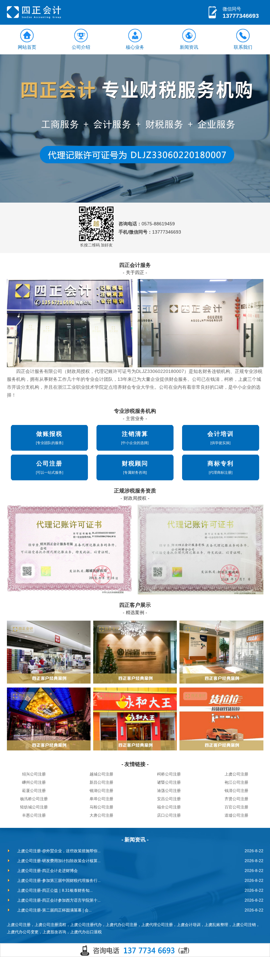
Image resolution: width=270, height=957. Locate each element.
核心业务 (135, 47)
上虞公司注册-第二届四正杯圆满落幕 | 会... (54, 910)
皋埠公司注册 (101, 799)
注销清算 (135, 434)
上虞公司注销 (244, 924)
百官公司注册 (236, 807)
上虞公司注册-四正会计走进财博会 (47, 870)
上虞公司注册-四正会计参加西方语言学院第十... (58, 900)
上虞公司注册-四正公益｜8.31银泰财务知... (55, 890)
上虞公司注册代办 (86, 924)
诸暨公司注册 (169, 782)
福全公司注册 (169, 807)
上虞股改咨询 (54, 932)
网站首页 (27, 47)
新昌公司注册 (101, 782)
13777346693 (241, 16)
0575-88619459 (158, 223)
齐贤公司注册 (236, 799)
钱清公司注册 (236, 790)
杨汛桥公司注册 (34, 799)
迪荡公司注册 (169, 790)
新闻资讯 (189, 47)
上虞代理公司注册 (157, 924)
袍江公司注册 (236, 782)
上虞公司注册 (236, 774)
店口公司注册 (169, 815)
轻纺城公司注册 (34, 807)
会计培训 (220, 434)
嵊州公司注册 (34, 782)
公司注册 (49, 463)
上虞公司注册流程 (50, 924)
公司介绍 (81, 47)
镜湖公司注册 (101, 790)
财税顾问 (135, 463)
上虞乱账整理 (216, 924)
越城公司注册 (101, 774)
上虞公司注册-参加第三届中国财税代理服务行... (58, 880)
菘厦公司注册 (34, 790)
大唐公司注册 (101, 815)
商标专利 (220, 463)
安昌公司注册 (169, 799)
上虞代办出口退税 (86, 932)
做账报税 (49, 434)
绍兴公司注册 (34, 774)
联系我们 (243, 47)
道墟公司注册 (236, 815)
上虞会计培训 (189, 924)
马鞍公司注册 (101, 807)
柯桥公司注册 (169, 774)
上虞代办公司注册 (121, 924)
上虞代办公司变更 (23, 932)
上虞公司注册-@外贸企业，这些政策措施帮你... (58, 851)
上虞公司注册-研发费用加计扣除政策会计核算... (58, 860)
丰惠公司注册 (34, 815)
